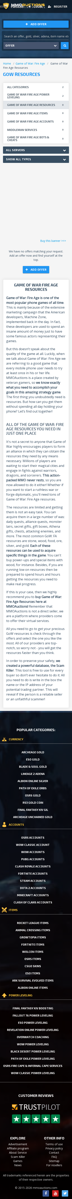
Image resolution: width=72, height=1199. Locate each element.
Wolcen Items (32, 951)
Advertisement (17, 1144)
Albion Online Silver (33, 781)
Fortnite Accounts (33, 873)
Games (17, 1161)
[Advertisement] (36, 202)
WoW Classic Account (33, 844)
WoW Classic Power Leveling (33, 1073)
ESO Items (32, 973)
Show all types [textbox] (18, 159)
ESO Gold (33, 759)
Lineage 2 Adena (33, 773)
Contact (54, 1152)
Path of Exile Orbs (33, 788)
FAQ (54, 1157)
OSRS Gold (33, 795)
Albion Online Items (33, 987)
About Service (18, 1152)
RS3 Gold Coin (33, 802)
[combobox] (36, 150)
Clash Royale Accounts (33, 866)
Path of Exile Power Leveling (33, 1058)
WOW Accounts (33, 852)
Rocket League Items (33, 923)
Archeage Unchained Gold (32, 817)
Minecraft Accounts (33, 895)
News (18, 1165)
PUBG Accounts (33, 859)
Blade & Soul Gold (33, 766)
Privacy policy (54, 1148)
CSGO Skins (33, 966)
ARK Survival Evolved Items (33, 980)
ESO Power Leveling (33, 1022)
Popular (17, 6)
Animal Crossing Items (33, 930)
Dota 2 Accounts (33, 888)
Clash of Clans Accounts (33, 902)
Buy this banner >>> (53, 241)
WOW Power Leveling (33, 1044)
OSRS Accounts (32, 837)
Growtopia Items (33, 937)
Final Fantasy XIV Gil (33, 809)
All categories (35, 87)
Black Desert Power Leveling (33, 1051)
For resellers (54, 1165)
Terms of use (54, 1144)
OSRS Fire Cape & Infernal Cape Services (32, 1065)
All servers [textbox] (15, 150)
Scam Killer (18, 1157)
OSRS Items (32, 959)
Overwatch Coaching (33, 1037)
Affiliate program (18, 1148)
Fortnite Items (32, 944)
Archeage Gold (33, 752)
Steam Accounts (33, 880)
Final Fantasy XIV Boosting (33, 1008)
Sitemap (54, 1161)
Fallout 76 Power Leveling (33, 1015)
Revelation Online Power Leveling (33, 1030)
